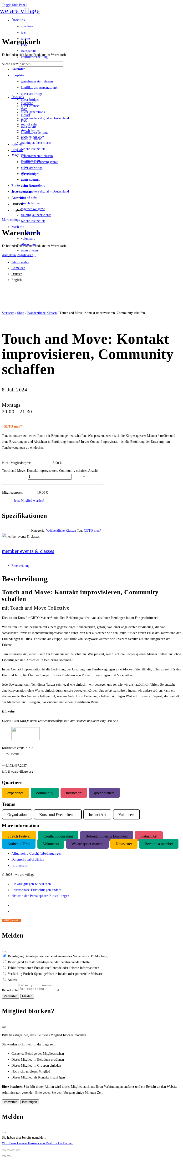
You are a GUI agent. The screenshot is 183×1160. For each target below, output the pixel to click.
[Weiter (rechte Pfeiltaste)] (8, 1156)
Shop (20, 313)
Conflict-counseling (58, 836)
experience (15, 793)
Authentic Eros (18, 844)
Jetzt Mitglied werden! (29, 500)
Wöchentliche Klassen (42, 313)
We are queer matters (87, 844)
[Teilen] (13, 1150)
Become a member (159, 844)
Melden (27, 996)
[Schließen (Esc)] (4, 951)
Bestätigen (29, 1102)
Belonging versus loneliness (107, 836)
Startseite (8, 313)
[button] (31, 884)
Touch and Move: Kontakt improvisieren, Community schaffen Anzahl (50, 470)
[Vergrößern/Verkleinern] (4, 1150)
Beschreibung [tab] (20, 566)
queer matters (104, 793)
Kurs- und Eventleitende (57, 814)
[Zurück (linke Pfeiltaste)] (4, 1156)
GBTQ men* (92, 530)
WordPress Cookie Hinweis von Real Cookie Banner (37, 1143)
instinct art (73, 793)
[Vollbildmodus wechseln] (8, 1150)
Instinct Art (148, 836)
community (44, 793)
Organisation (17, 814)
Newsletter (124, 844)
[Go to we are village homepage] (21, 10)
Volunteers (51, 844)
